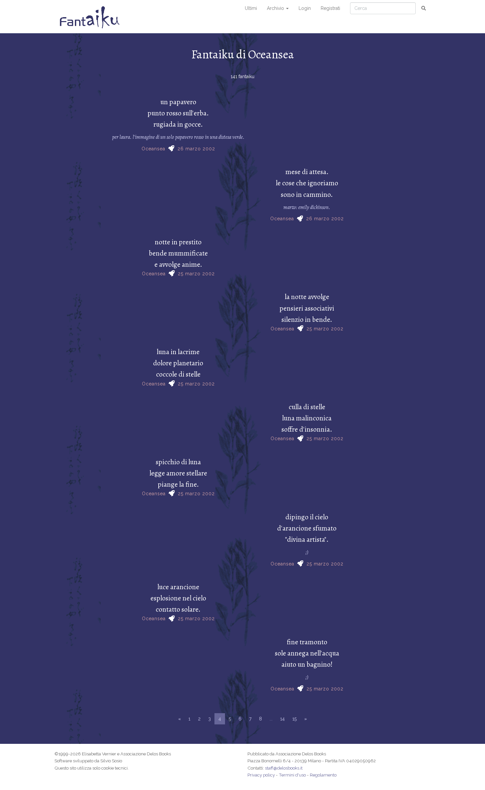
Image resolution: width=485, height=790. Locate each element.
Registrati (330, 8)
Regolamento (323, 774)
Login (305, 8)
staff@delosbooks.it (284, 768)
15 (294, 718)
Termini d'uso (292, 774)
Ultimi (251, 8)
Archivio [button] (276, 8)
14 (282, 718)
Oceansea (153, 148)
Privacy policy (261, 774)
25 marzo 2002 (196, 273)
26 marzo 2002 (196, 148)
